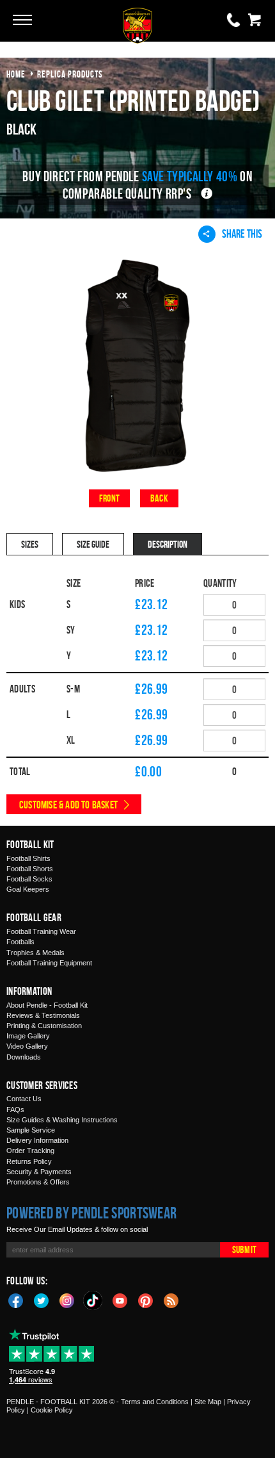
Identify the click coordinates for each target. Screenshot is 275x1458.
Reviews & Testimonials (43, 1015)
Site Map (207, 1401)
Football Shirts (28, 858)
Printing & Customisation (44, 1025)
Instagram (67, 1299)
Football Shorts (29, 868)
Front (109, 498)
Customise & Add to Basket (68, 804)
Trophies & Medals (35, 952)
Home (16, 74)
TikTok (93, 1300)
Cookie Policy (52, 1410)
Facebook (16, 1299)
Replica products (70, 74)
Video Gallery (27, 1046)
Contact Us (24, 1098)
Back (159, 498)
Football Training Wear (41, 931)
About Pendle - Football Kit (47, 1005)
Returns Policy (29, 1161)
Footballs (20, 942)
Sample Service (30, 1130)
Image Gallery (28, 1036)
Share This (242, 233)
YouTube (120, 1299)
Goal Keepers (27, 889)
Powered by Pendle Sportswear (91, 1212)
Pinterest (145, 1299)
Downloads (23, 1057)
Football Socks (29, 879)
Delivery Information (37, 1140)
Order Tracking (30, 1150)
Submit (244, 1249)
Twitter (41, 1299)
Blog (171, 1299)
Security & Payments (39, 1171)
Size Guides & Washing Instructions (62, 1120)
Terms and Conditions (155, 1401)
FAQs (15, 1109)
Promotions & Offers (38, 1182)
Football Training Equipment (49, 963)
